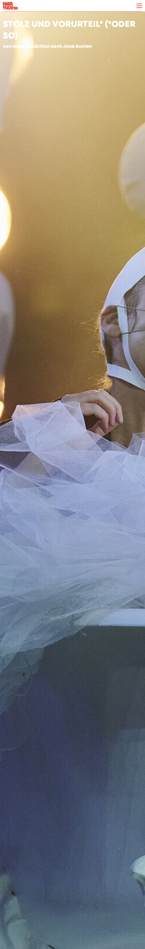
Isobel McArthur (30, 46)
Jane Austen (77, 46)
